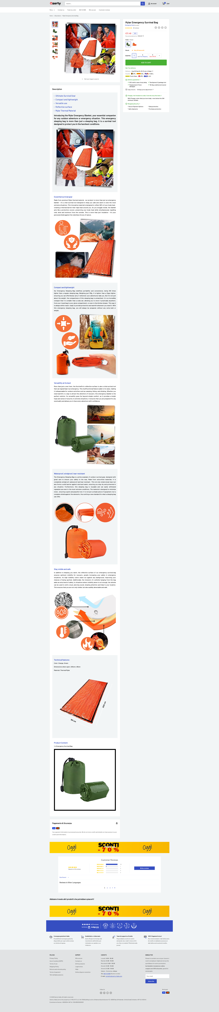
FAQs (76, 969)
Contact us (61, 10)
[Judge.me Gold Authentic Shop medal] (119, 925)
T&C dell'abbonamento (56, 975)
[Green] (128, 44)
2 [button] (107, 888)
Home (51, 15)
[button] (128, 28)
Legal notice (79, 966)
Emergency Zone (129, 25)
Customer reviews (104, 10)
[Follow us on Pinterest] (104, 993)
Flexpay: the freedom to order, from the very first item (144, 95)
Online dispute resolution (83, 972)
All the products (80, 964)
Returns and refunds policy (58, 969)
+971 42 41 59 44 (141, 999)
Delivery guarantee (133, 79)
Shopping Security (133, 104)
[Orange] (134, 44)
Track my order (71, 10)
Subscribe (151, 981)
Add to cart (146, 62)
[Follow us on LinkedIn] (111, 993)
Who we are (92, 10)
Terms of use (53, 964)
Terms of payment (55, 972)
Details (136, 100)
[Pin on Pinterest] (159, 27)
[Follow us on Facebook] (101, 993)
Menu (51, 10)
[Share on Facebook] (156, 27)
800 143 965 (82, 10)
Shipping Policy (54, 966)
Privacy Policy (54, 958)
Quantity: (128, 55)
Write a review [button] (144, 868)
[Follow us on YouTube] (107, 993)
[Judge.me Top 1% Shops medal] (134, 925)
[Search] (143, 3)
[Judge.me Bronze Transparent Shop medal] (127, 925)
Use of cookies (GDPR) (56, 961)
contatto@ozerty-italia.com (114, 976)
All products (57, 15)
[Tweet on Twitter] (162, 27)
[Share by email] (165, 27)
